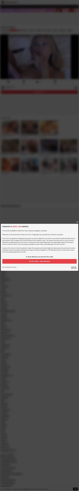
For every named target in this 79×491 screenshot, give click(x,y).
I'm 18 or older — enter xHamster (39, 261)
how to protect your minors (9, 267)
